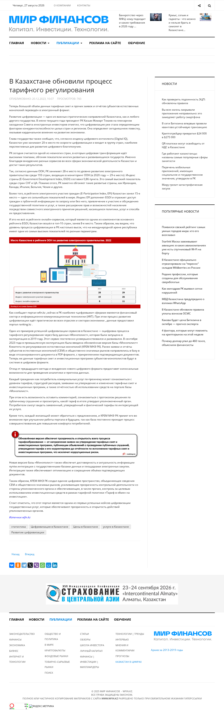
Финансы (15, 639)
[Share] (199, 5)
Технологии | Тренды (130, 633)
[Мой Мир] (48, 565)
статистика (18, 527)
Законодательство (22, 633)
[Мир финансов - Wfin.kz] (58, 24)
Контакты (83, 5)
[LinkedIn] (54, 565)
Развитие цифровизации (27, 532)
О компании (62, 5)
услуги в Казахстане (116, 527)
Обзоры (85, 639)
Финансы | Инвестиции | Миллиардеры (89, 662)
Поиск (49, 672)
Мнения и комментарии (125, 648)
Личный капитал (91, 650)
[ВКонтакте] (11, 565)
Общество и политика (53, 636)
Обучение (136, 43)
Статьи (84, 633)
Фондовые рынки (56, 656)
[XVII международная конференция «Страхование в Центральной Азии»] (112, 594)
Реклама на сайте (105, 43)
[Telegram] (24, 565)
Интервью (122, 639)
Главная (16, 43)
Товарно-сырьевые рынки (57, 664)
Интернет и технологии (17, 659)
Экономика (17, 645)
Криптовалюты (55, 650)
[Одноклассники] (18, 565)
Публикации (68, 43)
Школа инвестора (92, 645)
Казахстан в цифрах (129, 661)
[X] (30, 565)
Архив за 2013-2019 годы (167, 650)
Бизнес (13, 650)
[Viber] (36, 565)
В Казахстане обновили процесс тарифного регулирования (60, 85)
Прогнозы (122, 656)
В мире (49, 644)
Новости (39, 43)
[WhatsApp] (42, 565)
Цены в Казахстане (85, 527)
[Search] (209, 5)
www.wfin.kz (110, 698)
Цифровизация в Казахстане (49, 527)
